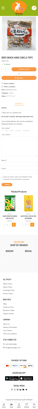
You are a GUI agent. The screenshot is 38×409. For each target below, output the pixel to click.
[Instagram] (17, 389)
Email (4, 168)
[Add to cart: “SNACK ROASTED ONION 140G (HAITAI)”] (14, 225)
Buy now (20, 78)
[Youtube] (23, 389)
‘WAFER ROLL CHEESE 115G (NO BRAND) (28, 217)
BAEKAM (9, 251)
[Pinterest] (9, 96)
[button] (34, 214)
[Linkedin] (20, 389)
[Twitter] (15, 389)
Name (4, 160)
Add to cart (25, 69)
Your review (6, 135)
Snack (11, 93)
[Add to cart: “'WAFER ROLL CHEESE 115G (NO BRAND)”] (32, 225)
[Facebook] (7, 96)
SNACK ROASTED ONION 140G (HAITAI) (10, 217)
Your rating (6, 128)
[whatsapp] (14, 96)
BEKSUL (28, 251)
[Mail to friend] (12, 96)
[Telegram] (26, 389)
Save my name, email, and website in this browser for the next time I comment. (18, 178)
